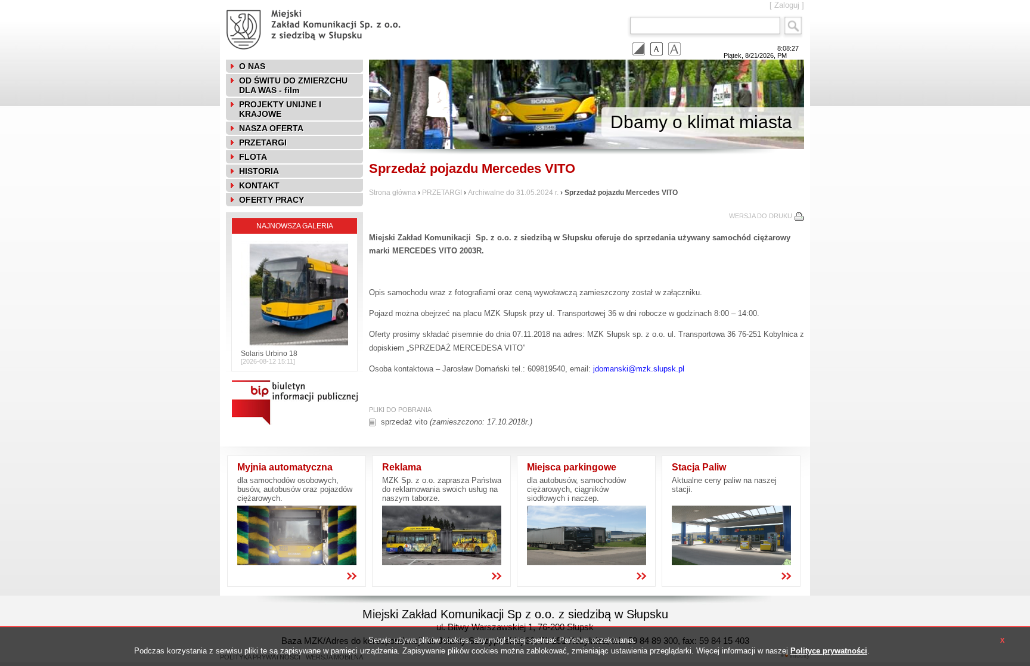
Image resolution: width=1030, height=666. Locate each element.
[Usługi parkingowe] (586, 562)
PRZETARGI (263, 142)
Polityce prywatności (828, 650)
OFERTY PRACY (271, 200)
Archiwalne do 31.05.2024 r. (514, 192)
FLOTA (253, 157)
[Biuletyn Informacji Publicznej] (292, 431)
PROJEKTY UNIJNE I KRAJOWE (280, 109)
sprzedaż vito (404, 421)
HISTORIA (259, 171)
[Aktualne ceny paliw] (731, 562)
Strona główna (392, 192)
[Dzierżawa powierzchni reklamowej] (441, 562)
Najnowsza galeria (294, 226)
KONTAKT (259, 185)
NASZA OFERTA (271, 128)
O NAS (252, 66)
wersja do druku (760, 215)
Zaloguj (786, 5)
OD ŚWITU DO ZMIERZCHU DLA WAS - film (293, 85)
